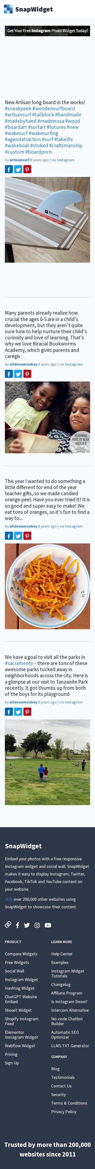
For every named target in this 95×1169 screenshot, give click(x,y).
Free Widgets (17, 962)
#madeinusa (51, 121)
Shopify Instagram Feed (21, 1021)
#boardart (16, 127)
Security (58, 1094)
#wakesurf (16, 133)
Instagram (66, 159)
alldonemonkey (24, 364)
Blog (55, 1068)
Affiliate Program (66, 993)
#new (73, 127)
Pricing (11, 1054)
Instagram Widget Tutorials (67, 973)
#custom (14, 151)
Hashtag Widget (20, 988)
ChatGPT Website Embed (21, 999)
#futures (56, 127)
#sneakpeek (18, 108)
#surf (47, 139)
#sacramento (19, 663)
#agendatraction (23, 139)
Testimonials (63, 1077)
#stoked (39, 145)
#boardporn (38, 151)
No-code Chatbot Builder (67, 1021)
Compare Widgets (21, 954)
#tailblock (43, 114)
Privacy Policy (63, 1111)
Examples (59, 962)
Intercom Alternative (70, 1010)
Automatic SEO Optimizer (65, 1034)
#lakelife (63, 139)
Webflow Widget (20, 1045)
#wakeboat (17, 145)
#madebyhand (21, 121)
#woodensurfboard (53, 108)
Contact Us (61, 1086)
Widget (34, 8)
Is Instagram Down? (69, 1001)
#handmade (68, 114)
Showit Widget (18, 1010)
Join (9, 899)
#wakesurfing (43, 133)
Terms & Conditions (69, 1103)
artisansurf (19, 159)
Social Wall (14, 971)
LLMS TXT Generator (70, 1045)
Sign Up (12, 1063)
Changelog (61, 984)
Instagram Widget (21, 979)
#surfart (37, 127)
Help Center (62, 954)
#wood (72, 121)
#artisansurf (18, 114)
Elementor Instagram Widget (21, 1034)
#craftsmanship (65, 145)
